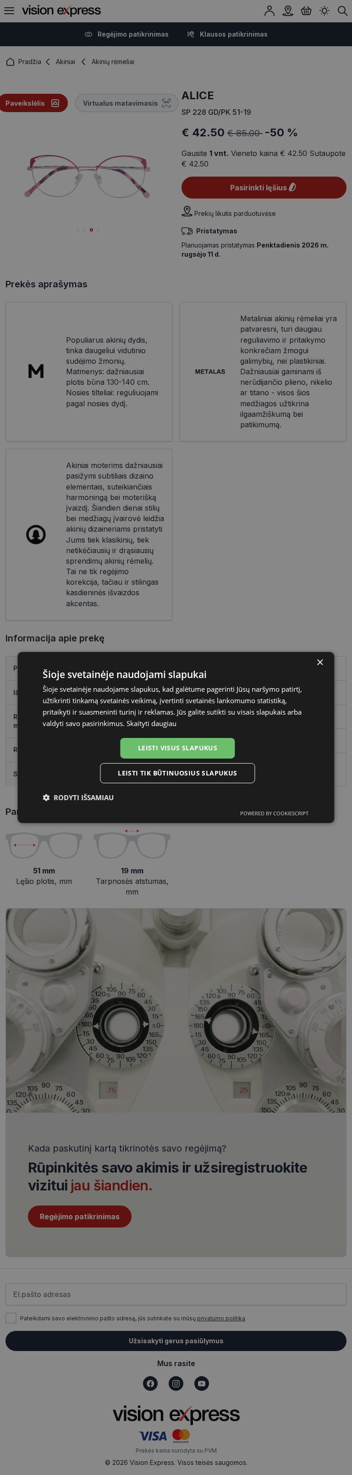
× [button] (319, 662)
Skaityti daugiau (151, 723)
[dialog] (175, 737)
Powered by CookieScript (274, 813)
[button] (78, 797)
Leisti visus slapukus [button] (177, 747)
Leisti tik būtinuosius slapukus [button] (177, 773)
